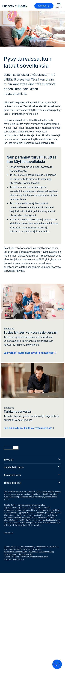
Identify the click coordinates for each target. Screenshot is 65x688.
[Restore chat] (57, 664)
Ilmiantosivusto (25, 554)
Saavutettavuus (10, 554)
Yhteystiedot (9, 552)
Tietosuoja (33, 552)
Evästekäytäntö (46, 552)
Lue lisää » (8, 533)
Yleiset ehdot (21, 552)
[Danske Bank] (15, 6)
